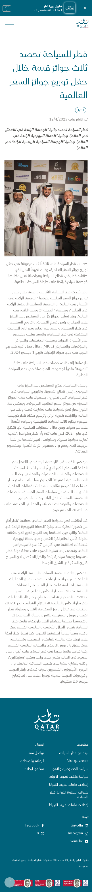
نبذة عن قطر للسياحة (73, 753)
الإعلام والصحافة (32, 761)
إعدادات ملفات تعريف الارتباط (68, 784)
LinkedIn (77, 825)
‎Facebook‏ (32, 825)
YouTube (76, 841)
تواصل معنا (36, 753)
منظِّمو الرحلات (34, 769)
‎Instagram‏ (75, 833)
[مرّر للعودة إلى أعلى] (9, 882)
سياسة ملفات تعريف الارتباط (68, 777)
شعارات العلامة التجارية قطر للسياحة (69, 795)
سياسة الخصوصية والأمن (70, 769)
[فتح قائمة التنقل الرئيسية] (10, 23)
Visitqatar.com (77, 761)
